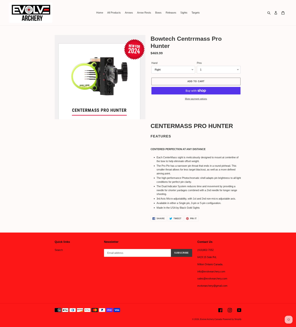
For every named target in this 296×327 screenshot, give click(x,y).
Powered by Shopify (232, 319)
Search (59, 249)
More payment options (196, 99)
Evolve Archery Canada (211, 319)
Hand (154, 62)
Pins (199, 62)
